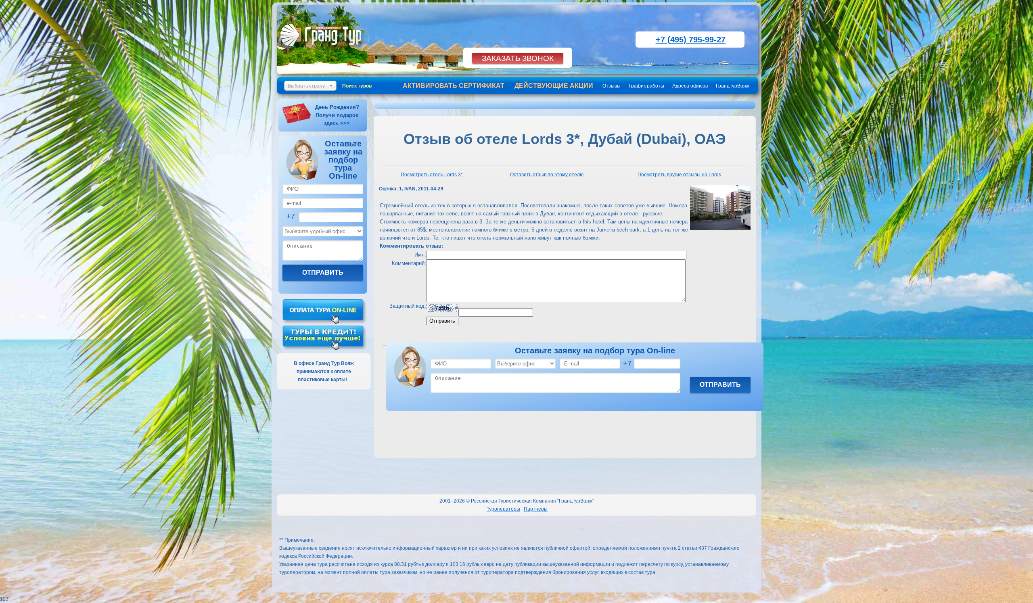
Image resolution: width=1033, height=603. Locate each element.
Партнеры (536, 509)
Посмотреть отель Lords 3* (432, 174)
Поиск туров (357, 86)
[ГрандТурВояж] (322, 50)
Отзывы (611, 86)
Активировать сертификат (453, 85)
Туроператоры (503, 509)
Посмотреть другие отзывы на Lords (679, 174)
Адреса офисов (690, 86)
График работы (646, 86)
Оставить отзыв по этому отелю (546, 174)
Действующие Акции (553, 85)
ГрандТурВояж (732, 86)
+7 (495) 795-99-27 (691, 39)
